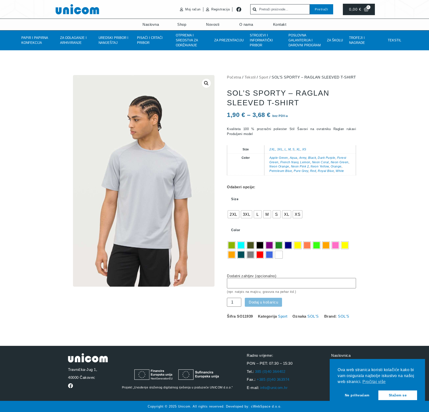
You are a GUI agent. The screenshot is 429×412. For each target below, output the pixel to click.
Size (234, 199)
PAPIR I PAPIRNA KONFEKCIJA (34, 40)
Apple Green (278, 157)
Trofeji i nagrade (357, 40)
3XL (280, 149)
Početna (234, 77)
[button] (206, 83)
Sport (263, 77)
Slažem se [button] (398, 395)
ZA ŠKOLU (335, 40)
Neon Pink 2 (300, 166)
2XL (272, 149)
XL (298, 149)
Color (235, 230)
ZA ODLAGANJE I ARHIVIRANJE (73, 40)
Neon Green (340, 162)
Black (312, 157)
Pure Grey (301, 170)
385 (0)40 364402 (270, 371)
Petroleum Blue (280, 170)
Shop (181, 24)
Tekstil (394, 40)
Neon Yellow (320, 166)
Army (302, 157)
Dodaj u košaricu (263, 302)
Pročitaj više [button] (374, 382)
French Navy (289, 162)
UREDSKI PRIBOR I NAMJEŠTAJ (113, 40)
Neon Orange (279, 166)
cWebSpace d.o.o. (266, 406)
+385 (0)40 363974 (273, 379)
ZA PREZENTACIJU (229, 40)
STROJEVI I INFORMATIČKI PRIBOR (261, 40)
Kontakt (279, 24)
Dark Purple (326, 157)
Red (313, 170)
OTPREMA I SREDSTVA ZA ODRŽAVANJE (187, 40)
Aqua (293, 157)
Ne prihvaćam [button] (357, 395)
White (340, 170)
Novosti (212, 24)
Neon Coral (320, 162)
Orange (336, 166)
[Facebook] (239, 9)
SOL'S (313, 316)
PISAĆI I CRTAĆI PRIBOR (150, 40)
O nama (246, 24)
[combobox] (280, 9)
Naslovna (151, 24)
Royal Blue (326, 170)
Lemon (305, 162)
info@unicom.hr (273, 387)
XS (304, 149)
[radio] (233, 214)
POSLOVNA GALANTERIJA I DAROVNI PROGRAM (304, 40)
